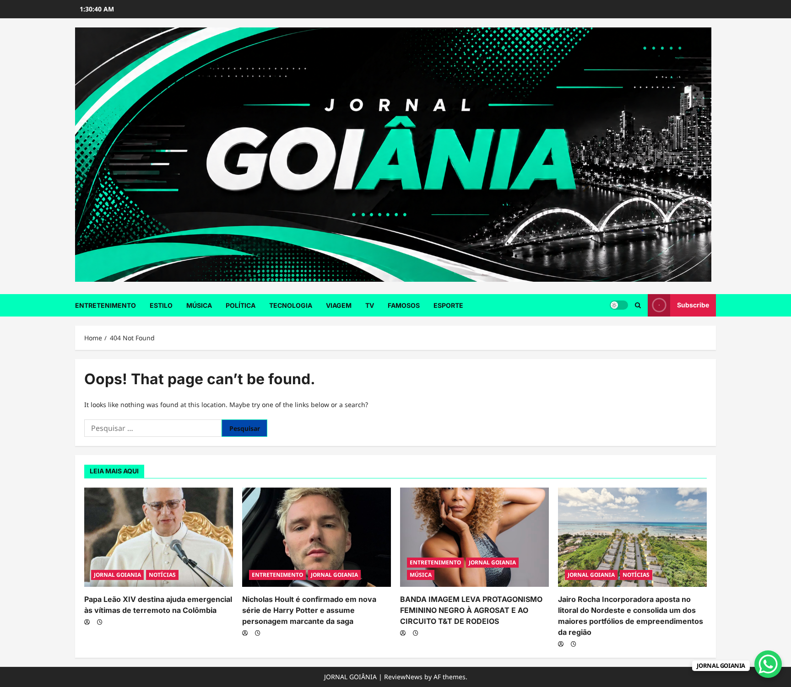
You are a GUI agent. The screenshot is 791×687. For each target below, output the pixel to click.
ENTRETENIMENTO (105, 305)
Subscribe (693, 305)
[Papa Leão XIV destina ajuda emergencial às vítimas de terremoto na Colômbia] (158, 537)
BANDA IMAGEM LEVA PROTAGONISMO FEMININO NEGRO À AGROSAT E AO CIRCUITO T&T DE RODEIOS (471, 610)
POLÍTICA (240, 305)
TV (369, 305)
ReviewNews (403, 676)
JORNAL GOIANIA (117, 575)
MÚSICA (199, 305)
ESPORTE (448, 305)
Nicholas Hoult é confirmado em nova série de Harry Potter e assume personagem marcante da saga (309, 610)
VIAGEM (339, 305)
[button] (638, 305)
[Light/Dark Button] (619, 305)
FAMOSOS (404, 305)
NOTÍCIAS (162, 575)
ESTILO (161, 305)
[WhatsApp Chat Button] (768, 664)
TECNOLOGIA (290, 305)
